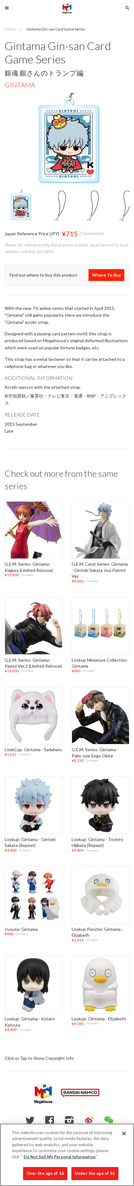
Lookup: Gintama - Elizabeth (99, 1019)
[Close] (124, 1133)
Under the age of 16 (95, 1173)
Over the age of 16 (45, 1173)
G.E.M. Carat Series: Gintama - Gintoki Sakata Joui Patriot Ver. (100, 570)
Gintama (20, 84)
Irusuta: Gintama (21, 929)
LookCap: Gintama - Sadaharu (33, 749)
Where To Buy (106, 275)
